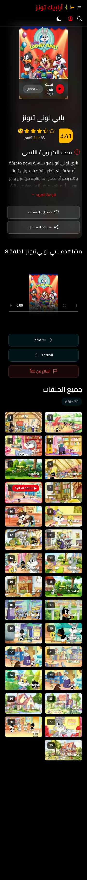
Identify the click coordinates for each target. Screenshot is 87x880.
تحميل (31, 89)
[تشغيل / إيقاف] (60, 89)
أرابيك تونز (49, 7)
